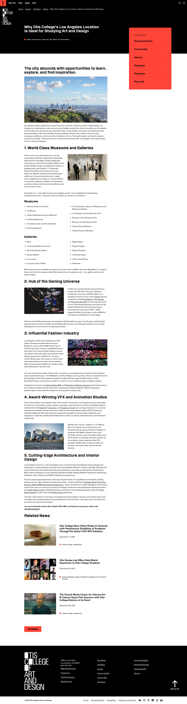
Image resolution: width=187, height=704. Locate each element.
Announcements (143, 41)
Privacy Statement (97, 700)
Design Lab (94, 577)
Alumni (138, 57)
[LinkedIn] (161, 700)
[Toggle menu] (179, 3)
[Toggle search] (184, 3)
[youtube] (140, 700)
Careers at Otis (103, 673)
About (28, 9)
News (45, 9)
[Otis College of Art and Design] (3, 3)
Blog (70, 544)
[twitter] (148, 700)
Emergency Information (127, 700)
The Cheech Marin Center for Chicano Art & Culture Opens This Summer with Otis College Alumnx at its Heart (82, 597)
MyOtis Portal (66, 681)
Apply (27, 3)
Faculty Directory (68, 677)
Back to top (175, 689)
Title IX (85, 700)
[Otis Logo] (8, 16)
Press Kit (139, 81)
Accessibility (111, 700)
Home (20, 9)
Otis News (101, 660)
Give (34, 3)
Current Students (141, 660)
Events (100, 669)
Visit (20, 3)
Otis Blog (101, 664)
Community (141, 49)
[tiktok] (157, 700)
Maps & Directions (68, 668)
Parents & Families (141, 664)
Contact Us (65, 673)
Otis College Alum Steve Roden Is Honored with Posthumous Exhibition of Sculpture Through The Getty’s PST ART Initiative (83, 528)
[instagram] (144, 700)
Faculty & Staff (140, 669)
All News (33, 629)
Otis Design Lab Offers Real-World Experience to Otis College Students (80, 561)
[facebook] (153, 700)
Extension (139, 73)
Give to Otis (102, 677)
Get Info (12, 3)
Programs (139, 65)
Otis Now (37, 9)
